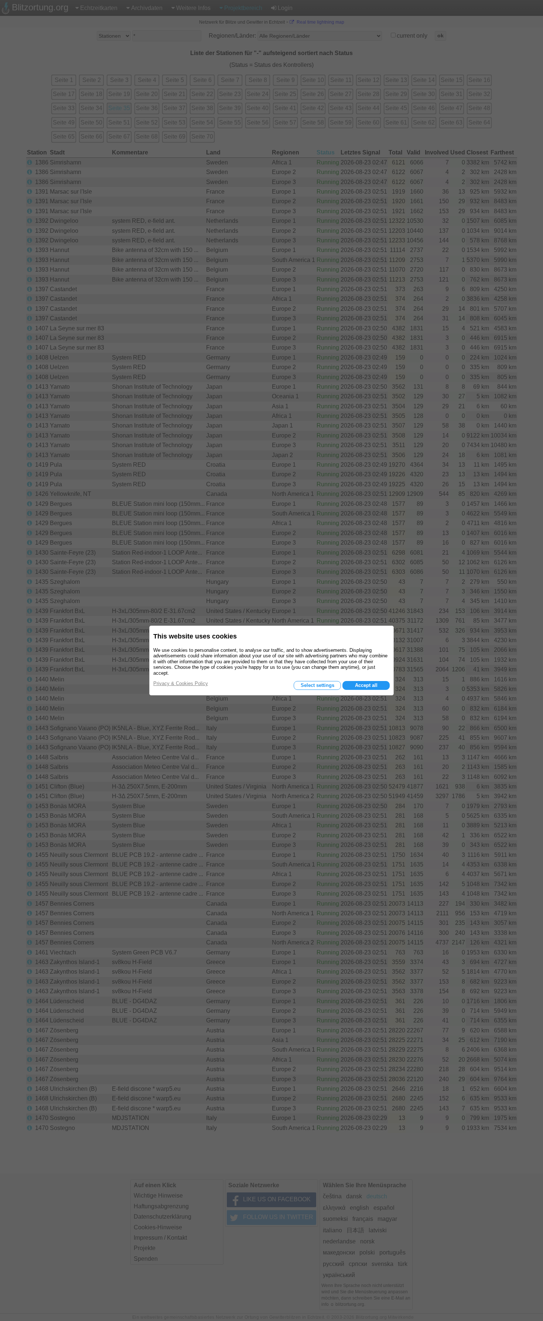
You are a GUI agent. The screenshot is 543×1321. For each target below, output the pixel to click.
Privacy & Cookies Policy (180, 683)
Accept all (366, 685)
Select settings (317, 685)
